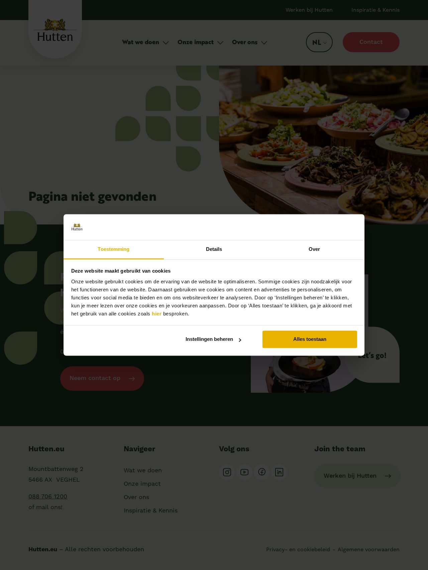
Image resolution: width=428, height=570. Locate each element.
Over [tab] (314, 249)
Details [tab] (214, 249)
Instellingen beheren (209, 339)
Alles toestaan (309, 339)
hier (157, 313)
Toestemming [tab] (113, 249)
